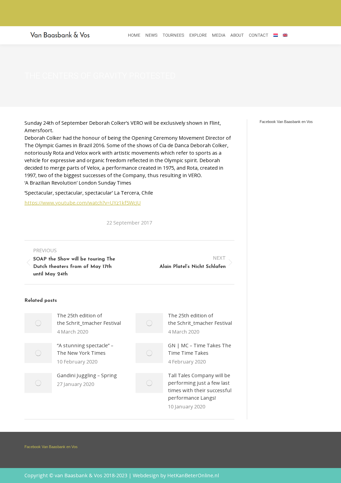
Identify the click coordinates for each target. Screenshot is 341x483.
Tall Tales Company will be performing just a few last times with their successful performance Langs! (199, 386)
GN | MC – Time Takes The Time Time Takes (199, 349)
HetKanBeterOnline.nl (193, 475)
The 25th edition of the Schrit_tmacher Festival (89, 319)
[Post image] (38, 323)
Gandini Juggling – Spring (87, 375)
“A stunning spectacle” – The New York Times (85, 349)
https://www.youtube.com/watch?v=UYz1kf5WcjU (82, 202)
